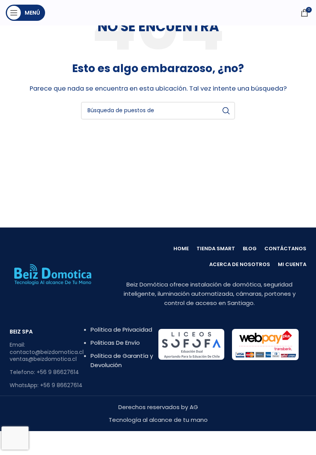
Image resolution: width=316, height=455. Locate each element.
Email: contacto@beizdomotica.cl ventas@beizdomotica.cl (47, 351)
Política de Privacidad (121, 329)
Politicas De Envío (115, 343)
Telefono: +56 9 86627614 (44, 372)
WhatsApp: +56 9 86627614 (46, 385)
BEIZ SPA (21, 331)
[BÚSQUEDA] (226, 111)
